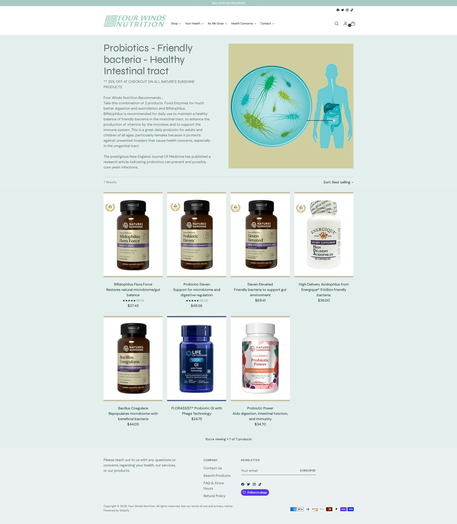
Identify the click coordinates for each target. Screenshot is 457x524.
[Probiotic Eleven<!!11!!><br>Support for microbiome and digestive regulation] (196, 234)
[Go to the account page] (344, 23)
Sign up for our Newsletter (228, 3)
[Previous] (195, 3)
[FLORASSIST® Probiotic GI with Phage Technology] (196, 358)
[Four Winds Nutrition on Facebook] (338, 10)
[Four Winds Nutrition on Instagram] (347, 10)
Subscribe (308, 470)
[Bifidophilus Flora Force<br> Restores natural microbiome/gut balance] (133, 234)
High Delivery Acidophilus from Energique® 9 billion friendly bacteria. (324, 289)
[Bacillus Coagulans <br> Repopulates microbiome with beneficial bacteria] (133, 358)
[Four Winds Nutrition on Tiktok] (351, 10)
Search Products (217, 475)
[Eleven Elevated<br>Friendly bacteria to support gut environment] (260, 234)
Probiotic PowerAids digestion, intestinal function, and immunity (260, 413)
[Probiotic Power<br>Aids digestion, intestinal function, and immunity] (260, 358)
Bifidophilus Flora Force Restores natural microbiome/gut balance (133, 289)
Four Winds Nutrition (141, 506)
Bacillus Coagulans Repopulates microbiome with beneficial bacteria (133, 413)
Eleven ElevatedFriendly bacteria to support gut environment (260, 289)
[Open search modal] (336, 23)
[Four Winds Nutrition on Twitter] (342, 10)
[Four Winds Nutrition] (135, 23)
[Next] (262, 3)
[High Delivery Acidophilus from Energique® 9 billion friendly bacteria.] (323, 234)
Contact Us (213, 468)
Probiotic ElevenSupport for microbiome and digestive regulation (196, 289)
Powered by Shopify (116, 510)
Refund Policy (214, 496)
